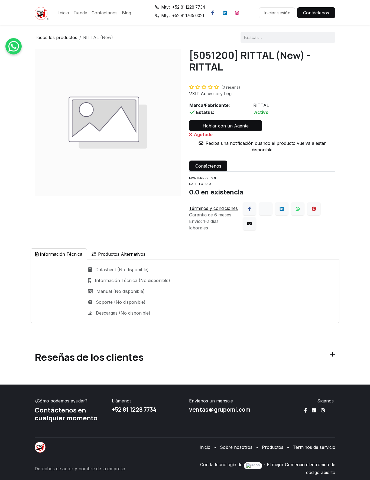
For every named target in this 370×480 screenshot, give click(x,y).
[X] (265, 208)
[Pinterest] (313, 208)
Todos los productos (56, 37)
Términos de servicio (314, 447)
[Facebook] (212, 12)
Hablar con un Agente (226, 126)
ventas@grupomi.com (219, 409)
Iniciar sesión (277, 12)
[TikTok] (249, 12)
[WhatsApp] (297, 208)
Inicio (205, 447)
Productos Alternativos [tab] (121, 254)
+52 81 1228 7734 (134, 409)
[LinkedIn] (224, 12)
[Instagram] (237, 12)
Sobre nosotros (236, 447)
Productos (272, 447)
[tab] (59, 254)
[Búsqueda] (327, 37)
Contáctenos (316, 12)
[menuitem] (63, 12)
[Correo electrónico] (249, 223)
